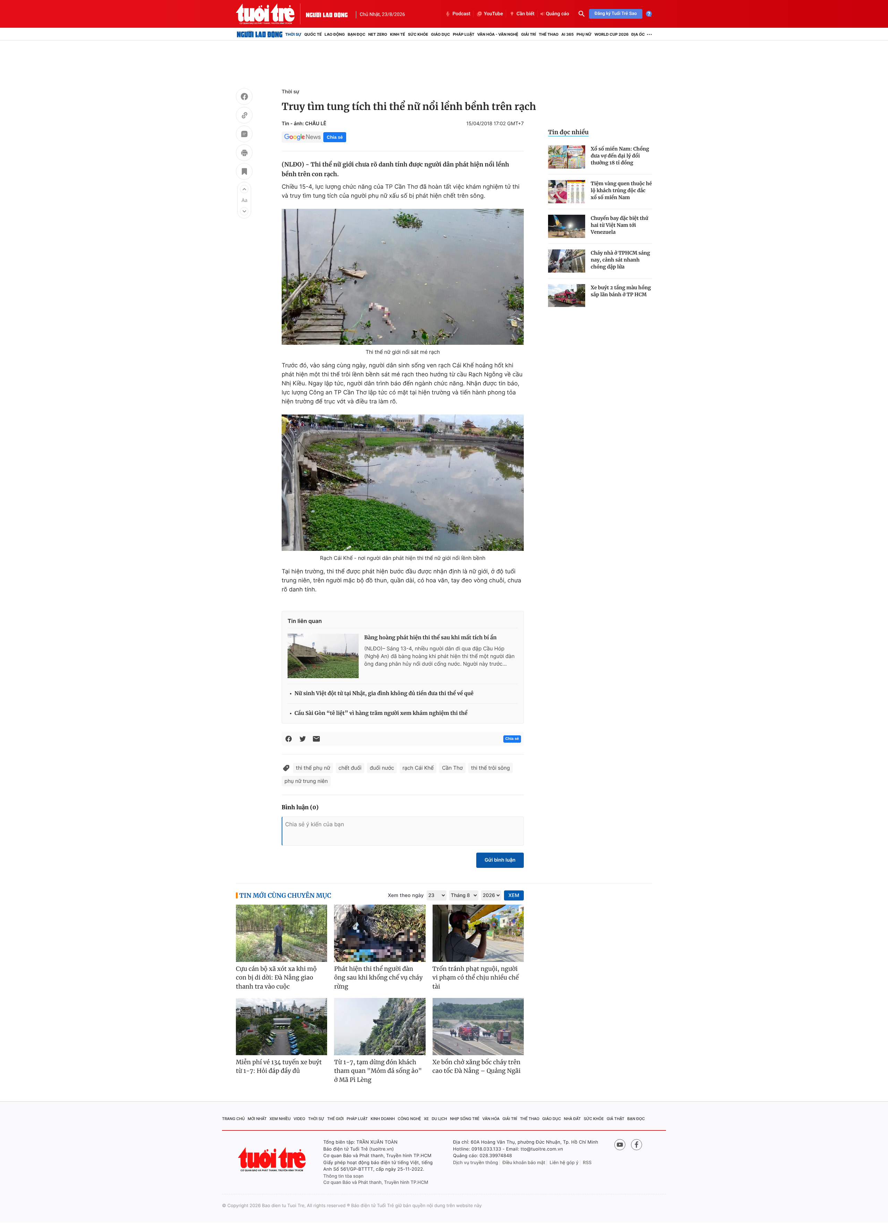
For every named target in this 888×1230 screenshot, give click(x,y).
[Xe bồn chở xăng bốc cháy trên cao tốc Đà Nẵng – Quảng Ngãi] (478, 1026)
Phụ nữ (584, 34)
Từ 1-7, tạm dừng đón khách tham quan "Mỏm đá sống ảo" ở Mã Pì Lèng (378, 1071)
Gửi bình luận (500, 860)
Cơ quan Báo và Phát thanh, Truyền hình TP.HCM (375, 1182)
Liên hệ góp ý (564, 1162)
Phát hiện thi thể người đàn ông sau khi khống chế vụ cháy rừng (378, 977)
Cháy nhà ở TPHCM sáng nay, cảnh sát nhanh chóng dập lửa (620, 260)
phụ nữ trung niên (306, 781)
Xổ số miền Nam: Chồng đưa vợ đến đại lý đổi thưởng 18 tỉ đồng (620, 156)
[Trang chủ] (259, 34)
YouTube (493, 14)
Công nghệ (409, 1118)
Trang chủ (233, 1118)
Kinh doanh (383, 1118)
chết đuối (350, 768)
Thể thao (548, 34)
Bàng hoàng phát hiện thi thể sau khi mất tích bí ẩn (430, 637)
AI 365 (567, 34)
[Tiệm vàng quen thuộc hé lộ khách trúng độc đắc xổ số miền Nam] (566, 191)
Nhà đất (572, 1118)
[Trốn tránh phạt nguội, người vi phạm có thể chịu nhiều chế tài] (478, 933)
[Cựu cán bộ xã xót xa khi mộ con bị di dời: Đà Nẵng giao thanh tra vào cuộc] (281, 933)
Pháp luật (463, 34)
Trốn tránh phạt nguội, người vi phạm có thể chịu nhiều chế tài (476, 977)
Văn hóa (491, 1118)
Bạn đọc (356, 34)
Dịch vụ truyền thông (475, 1162)
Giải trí (528, 34)
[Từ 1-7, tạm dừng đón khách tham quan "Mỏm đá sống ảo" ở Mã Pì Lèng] (379, 1026)
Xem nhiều (280, 1118)
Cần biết (525, 14)
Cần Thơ (452, 768)
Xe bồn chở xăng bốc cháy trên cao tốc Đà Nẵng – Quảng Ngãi (477, 1066)
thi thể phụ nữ (313, 768)
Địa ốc (638, 34)
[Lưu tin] (244, 172)
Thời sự (293, 34)
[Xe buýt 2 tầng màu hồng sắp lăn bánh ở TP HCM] (566, 295)
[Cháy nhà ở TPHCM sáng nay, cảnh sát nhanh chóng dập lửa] (566, 261)
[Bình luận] (244, 135)
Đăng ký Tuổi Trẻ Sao (616, 13)
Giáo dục (440, 34)
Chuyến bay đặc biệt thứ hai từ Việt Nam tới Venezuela (619, 225)
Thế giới (335, 1118)
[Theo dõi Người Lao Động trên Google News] (302, 137)
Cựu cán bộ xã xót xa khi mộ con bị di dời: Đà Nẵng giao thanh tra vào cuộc (276, 977)
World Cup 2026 (612, 34)
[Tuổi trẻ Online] (272, 1159)
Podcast (461, 14)
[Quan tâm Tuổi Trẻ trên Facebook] (636, 1144)
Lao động (335, 34)
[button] (244, 189)
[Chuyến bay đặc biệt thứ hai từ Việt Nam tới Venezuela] (566, 226)
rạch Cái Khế (418, 768)
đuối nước (382, 768)
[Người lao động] (327, 13)
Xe (426, 1118)
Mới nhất (257, 1118)
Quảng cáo (557, 14)
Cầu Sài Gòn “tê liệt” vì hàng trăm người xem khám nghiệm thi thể (381, 713)
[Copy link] (244, 116)
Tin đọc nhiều (568, 132)
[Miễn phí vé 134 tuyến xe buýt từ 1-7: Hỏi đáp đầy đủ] (281, 1026)
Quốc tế (313, 34)
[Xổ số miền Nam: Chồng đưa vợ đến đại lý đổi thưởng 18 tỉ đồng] (566, 157)
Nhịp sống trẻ (464, 1118)
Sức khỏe (418, 34)
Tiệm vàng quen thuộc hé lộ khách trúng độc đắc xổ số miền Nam (621, 190)
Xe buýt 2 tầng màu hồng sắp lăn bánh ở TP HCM (621, 291)
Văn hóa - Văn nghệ (497, 34)
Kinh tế (397, 34)
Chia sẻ (335, 137)
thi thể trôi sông (490, 768)
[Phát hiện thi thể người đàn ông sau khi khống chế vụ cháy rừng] (379, 933)
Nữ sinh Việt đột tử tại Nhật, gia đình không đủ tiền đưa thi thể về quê (383, 693)
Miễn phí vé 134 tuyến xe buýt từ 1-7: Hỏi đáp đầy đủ (279, 1066)
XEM (514, 895)
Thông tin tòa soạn (343, 1176)
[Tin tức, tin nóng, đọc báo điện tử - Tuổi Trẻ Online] (271, 13)
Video (299, 1118)
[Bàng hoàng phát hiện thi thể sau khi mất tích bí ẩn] (323, 656)
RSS (587, 1162)
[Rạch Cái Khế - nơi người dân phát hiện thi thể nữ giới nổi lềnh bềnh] (403, 483)
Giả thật (615, 1118)
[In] (244, 153)
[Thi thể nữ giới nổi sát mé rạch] (403, 277)
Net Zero (377, 34)
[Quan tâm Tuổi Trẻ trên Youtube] (619, 1144)
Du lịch (439, 1118)
